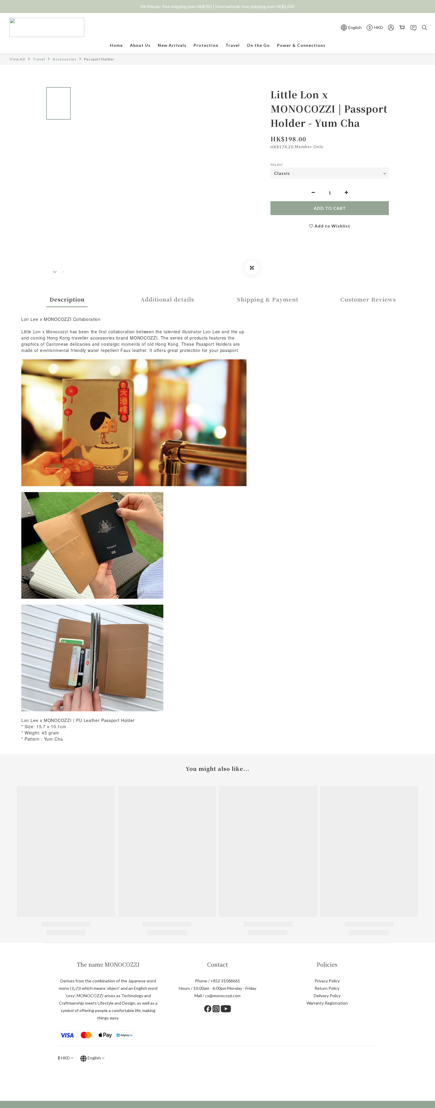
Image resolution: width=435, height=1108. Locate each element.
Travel (39, 59)
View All (17, 59)
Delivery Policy (327, 995)
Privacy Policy (327, 980)
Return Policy (327, 988)
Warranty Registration (327, 1002)
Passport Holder (99, 59)
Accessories (64, 59)
